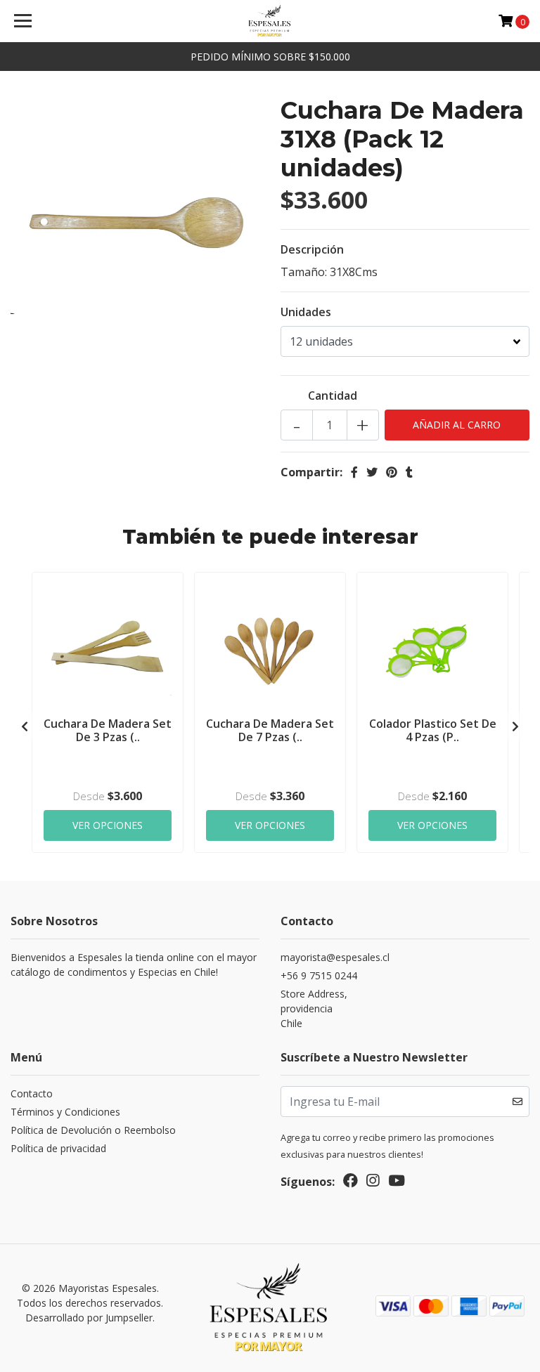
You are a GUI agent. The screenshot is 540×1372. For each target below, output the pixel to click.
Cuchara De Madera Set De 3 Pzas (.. (108, 730)
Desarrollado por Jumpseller (89, 1317)
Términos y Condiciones (65, 1111)
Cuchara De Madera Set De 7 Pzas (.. (270, 730)
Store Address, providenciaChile (314, 1008)
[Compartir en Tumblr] (409, 472)
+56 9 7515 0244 (319, 975)
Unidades (306, 312)
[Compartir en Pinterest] (391, 472)
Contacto (32, 1093)
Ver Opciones (107, 825)
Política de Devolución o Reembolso (93, 1130)
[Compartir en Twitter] (372, 472)
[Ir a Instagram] (372, 1183)
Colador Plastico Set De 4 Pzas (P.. (432, 730)
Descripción (312, 249)
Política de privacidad (58, 1148)
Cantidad (332, 395)
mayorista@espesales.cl (335, 957)
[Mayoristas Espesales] (270, 21)
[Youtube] (396, 1183)
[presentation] (25, 726)
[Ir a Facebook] (350, 1183)
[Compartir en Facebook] (354, 472)
